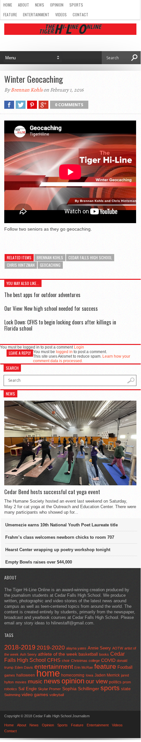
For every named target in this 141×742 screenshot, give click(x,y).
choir (66, 661)
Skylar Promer (49, 689)
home (48, 673)
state (126, 688)
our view (97, 681)
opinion (73, 681)
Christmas (79, 661)
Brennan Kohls (27, 89)
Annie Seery (99, 648)
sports (110, 688)
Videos (61, 14)
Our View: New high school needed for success (51, 308)
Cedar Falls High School (90, 257)
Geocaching (50, 265)
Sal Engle (27, 688)
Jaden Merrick (107, 675)
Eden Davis (24, 667)
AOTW (117, 648)
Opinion (56, 4)
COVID (108, 660)
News (39, 4)
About (23, 4)
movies (20, 682)
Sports (76, 4)
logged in (64, 352)
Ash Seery (28, 654)
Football (124, 667)
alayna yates (76, 648)
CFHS (54, 660)
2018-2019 (19, 647)
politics (115, 682)
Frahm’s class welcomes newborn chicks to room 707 (59, 537)
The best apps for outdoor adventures (42, 295)
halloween (25, 675)
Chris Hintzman (21, 265)
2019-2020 (51, 647)
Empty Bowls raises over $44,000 (38, 562)
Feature (10, 14)
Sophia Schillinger (80, 688)
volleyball (56, 695)
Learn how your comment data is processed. (81, 358)
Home (7, 4)
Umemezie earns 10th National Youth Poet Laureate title (61, 524)
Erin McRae (83, 667)
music (35, 681)
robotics (10, 689)
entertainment (53, 666)
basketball (88, 654)
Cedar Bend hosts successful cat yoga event (52, 492)
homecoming (72, 675)
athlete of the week (57, 654)
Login (79, 347)
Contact (80, 14)
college (94, 661)
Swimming (12, 695)
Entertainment (36, 14)
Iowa (89, 675)
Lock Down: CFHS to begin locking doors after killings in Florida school (60, 325)
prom (127, 682)
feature (105, 666)
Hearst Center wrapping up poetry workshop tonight (57, 549)
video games (35, 694)
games (9, 675)
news (52, 681)
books (104, 654)
